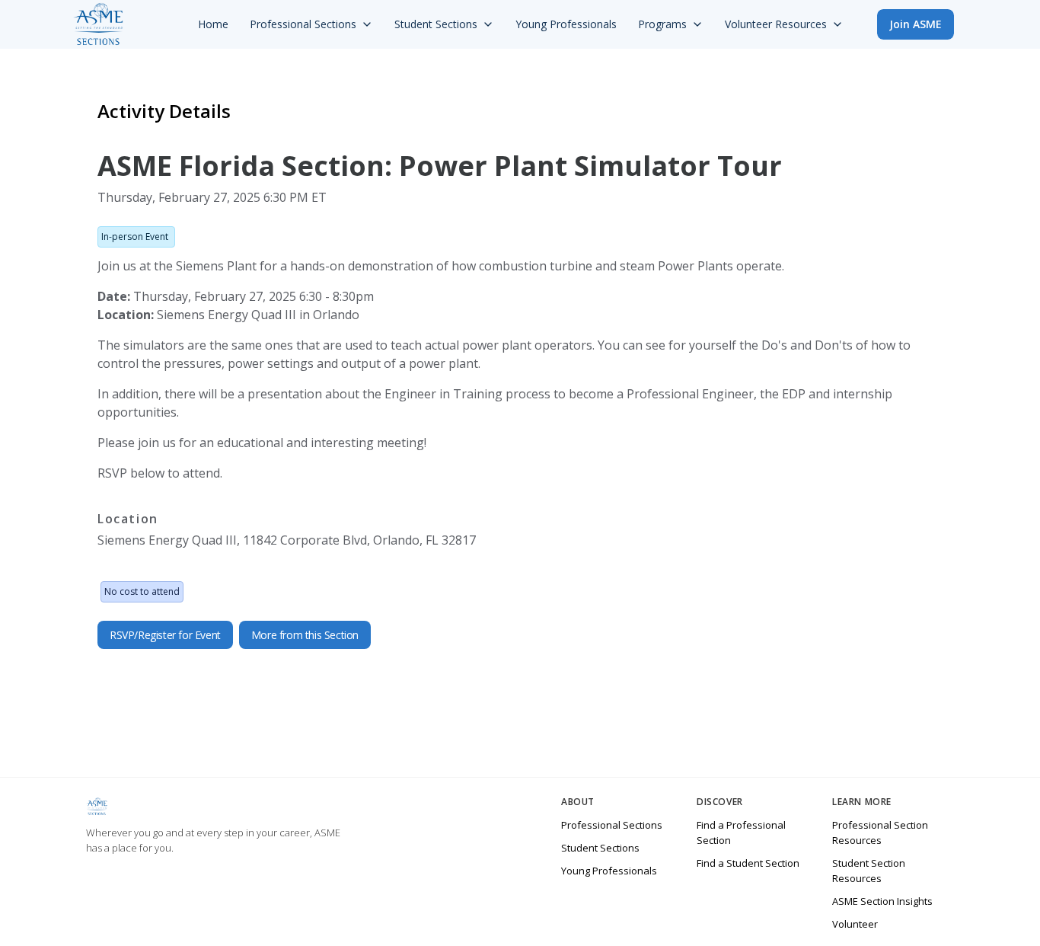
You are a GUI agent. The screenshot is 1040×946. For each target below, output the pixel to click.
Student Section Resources (868, 870)
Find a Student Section (748, 863)
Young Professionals (609, 870)
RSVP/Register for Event (165, 635)
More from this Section (305, 635)
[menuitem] (213, 24)
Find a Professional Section (741, 832)
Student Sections (600, 848)
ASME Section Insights (882, 901)
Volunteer (855, 924)
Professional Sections (611, 825)
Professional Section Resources (880, 832)
